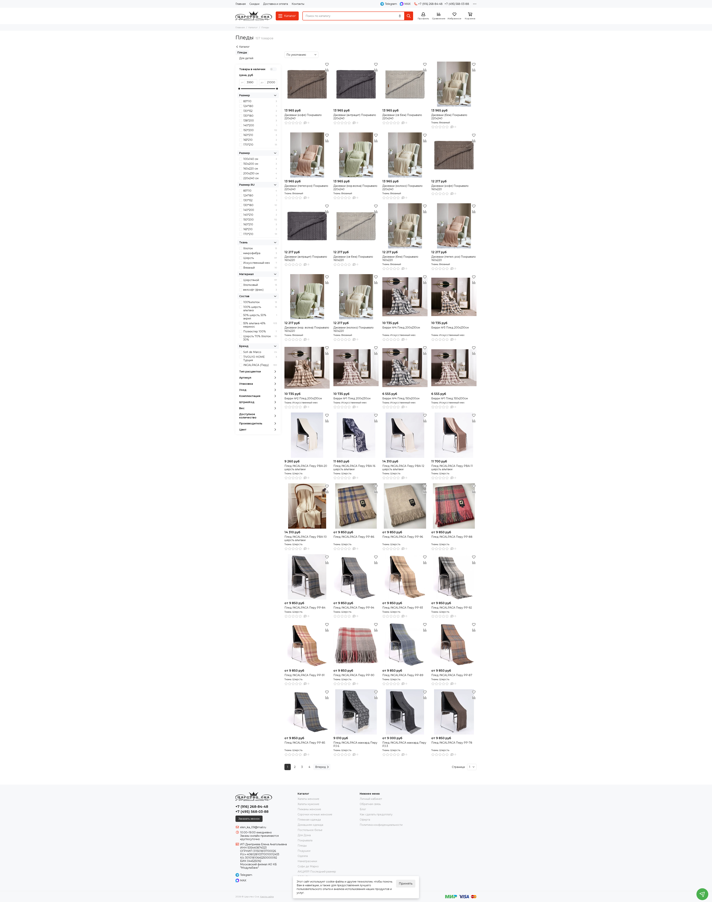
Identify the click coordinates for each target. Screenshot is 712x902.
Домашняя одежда (310, 825)
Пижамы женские (309, 809)
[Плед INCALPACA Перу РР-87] (454, 644)
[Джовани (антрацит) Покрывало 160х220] (307, 226)
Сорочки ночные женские (315, 814)
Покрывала (305, 840)
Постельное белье (310, 830)
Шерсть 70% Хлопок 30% (260, 338)
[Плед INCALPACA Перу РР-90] (356, 644)
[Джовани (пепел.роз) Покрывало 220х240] (307, 155)
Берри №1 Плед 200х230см (351, 398)
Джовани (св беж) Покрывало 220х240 (402, 116)
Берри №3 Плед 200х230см (450, 327)
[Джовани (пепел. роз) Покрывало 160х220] (454, 226)
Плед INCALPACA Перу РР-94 (353, 607)
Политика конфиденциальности (381, 825)
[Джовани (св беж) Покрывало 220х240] (405, 84)
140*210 (260, 214)
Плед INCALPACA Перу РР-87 (451, 675)
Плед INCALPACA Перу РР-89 (402, 675)
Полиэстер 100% (260, 331)
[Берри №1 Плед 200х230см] (356, 367)
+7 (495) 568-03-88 (456, 4)
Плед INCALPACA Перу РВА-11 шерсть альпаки (452, 467)
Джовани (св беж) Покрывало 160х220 (353, 258)
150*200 (260, 130)
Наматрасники (307, 861)
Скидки (254, 4)
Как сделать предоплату (376, 814)
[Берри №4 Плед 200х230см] (405, 296)
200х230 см (260, 173)
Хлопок (260, 248)
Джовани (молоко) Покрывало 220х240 (402, 187)
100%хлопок (260, 302)
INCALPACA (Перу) (260, 365)
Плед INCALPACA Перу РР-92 (451, 607)
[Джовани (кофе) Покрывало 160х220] (454, 155)
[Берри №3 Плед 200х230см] (454, 296)
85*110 (260, 101)
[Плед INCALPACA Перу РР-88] (454, 506)
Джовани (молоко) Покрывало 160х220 (353, 329)
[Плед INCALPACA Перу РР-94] (356, 576)
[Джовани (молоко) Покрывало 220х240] (405, 155)
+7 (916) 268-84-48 (430, 4)
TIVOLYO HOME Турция (260, 358)
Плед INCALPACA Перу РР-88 (451, 536)
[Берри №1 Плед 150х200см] (454, 367)
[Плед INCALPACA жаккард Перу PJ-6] (356, 712)
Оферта (365, 819)
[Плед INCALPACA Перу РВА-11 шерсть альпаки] (454, 435)
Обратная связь (370, 804)
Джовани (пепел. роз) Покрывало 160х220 (453, 258)
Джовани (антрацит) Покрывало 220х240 (354, 116)
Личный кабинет (371, 799)
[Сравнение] (327, 70)
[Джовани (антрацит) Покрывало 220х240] (356, 84)
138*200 (260, 120)
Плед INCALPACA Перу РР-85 (304, 742)
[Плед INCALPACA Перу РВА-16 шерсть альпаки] (356, 435)
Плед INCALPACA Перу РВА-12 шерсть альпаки (403, 467)
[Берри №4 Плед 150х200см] (405, 367)
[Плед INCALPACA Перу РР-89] (405, 644)
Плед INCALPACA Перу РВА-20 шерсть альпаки (305, 467)
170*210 (260, 144)
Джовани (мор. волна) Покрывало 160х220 (306, 329)
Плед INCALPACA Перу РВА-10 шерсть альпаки (305, 538)
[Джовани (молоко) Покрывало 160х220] (356, 296)
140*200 (260, 125)
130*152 (260, 111)
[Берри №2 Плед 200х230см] (307, 367)
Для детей (246, 58)
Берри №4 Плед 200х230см (401, 327)
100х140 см (260, 159)
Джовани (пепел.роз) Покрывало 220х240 (306, 187)
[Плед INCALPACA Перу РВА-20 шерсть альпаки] (307, 435)
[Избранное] (327, 64)
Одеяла (303, 856)
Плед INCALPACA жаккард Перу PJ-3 (404, 744)
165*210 (260, 140)
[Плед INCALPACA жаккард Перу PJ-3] (405, 712)
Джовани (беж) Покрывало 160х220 (400, 258)
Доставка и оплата (275, 4)
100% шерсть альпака (260, 308)
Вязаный (260, 267)
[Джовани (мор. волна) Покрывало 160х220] (307, 296)
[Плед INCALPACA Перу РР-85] (307, 712)
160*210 (260, 135)
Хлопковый (260, 285)
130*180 (260, 115)
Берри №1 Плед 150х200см (449, 398)
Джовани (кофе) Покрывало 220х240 (303, 116)
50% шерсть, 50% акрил (260, 316)
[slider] (239, 89)
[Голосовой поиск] (400, 15)
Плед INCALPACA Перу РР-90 (353, 675)
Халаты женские (308, 799)
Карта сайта (267, 896)
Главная (240, 4)
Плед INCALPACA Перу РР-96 (402, 536)
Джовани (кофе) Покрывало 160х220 (450, 187)
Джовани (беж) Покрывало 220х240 (449, 116)
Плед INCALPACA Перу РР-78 (451, 742)
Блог (363, 809)
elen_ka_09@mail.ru (253, 827)
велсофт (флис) (260, 289)
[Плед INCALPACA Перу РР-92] (454, 576)
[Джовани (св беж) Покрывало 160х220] (356, 226)
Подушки (304, 850)
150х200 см (260, 163)
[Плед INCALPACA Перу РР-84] (307, 576)
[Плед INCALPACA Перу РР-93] (405, 576)
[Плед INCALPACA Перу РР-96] (405, 506)
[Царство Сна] (253, 15)
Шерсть (260, 258)
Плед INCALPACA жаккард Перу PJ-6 (355, 744)
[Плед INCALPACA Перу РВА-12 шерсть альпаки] (405, 435)
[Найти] (408, 15)
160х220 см (260, 168)
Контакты (298, 4)
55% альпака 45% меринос (260, 325)
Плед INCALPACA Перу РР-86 (353, 536)
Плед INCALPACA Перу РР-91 (304, 675)
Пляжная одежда (309, 819)
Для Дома (304, 835)
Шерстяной (260, 280)
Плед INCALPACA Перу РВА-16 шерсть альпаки (354, 467)
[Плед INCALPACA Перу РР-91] (307, 644)
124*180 (260, 106)
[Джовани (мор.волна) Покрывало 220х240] (356, 155)
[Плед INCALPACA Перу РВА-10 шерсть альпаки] (307, 506)
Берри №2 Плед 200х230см (303, 398)
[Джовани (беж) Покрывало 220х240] (454, 84)
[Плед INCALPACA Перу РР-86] (356, 506)
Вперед (320, 767)
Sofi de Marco (260, 352)
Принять (406, 883)
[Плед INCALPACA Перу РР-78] (454, 712)
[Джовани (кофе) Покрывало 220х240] (307, 84)
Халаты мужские (308, 804)
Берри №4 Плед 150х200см (400, 398)
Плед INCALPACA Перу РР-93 (402, 607)
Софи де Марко (308, 866)
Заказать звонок (249, 818)
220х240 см (260, 178)
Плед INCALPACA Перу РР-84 (304, 607)
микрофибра (260, 253)
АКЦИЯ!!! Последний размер (317, 871)
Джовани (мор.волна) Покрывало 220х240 (355, 187)
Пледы (242, 52)
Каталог (253, 27)
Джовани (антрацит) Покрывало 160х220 (305, 258)
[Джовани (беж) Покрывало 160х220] (405, 226)
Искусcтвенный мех (260, 262)
